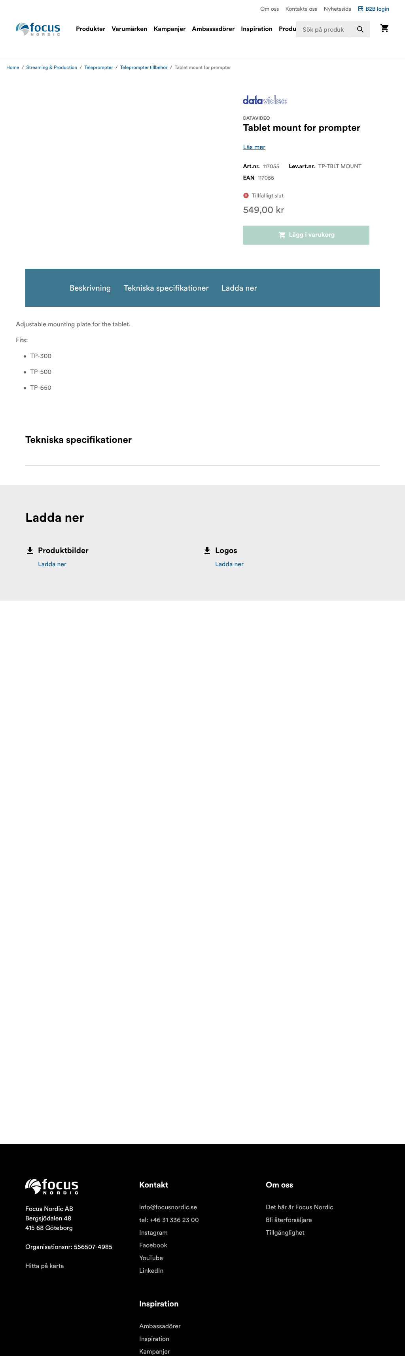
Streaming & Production (52, 68)
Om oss (269, 8)
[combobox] (333, 29)
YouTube (151, 1258)
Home (12, 68)
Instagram (153, 1233)
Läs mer (254, 147)
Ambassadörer (213, 29)
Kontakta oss (302, 8)
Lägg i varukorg (312, 235)
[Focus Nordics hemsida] (38, 29)
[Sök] (360, 29)
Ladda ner (52, 564)
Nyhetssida (337, 8)
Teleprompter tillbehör (144, 68)
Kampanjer (169, 29)
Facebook (153, 1245)
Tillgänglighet (285, 1233)
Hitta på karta (44, 1266)
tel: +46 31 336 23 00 (169, 1220)
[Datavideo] (265, 99)
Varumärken (129, 29)
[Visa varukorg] (384, 29)
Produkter (90, 29)
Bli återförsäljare (289, 1220)
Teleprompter (98, 68)
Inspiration (257, 29)
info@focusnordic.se (168, 1207)
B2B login (377, 8)
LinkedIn (151, 1271)
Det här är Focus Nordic (299, 1207)
